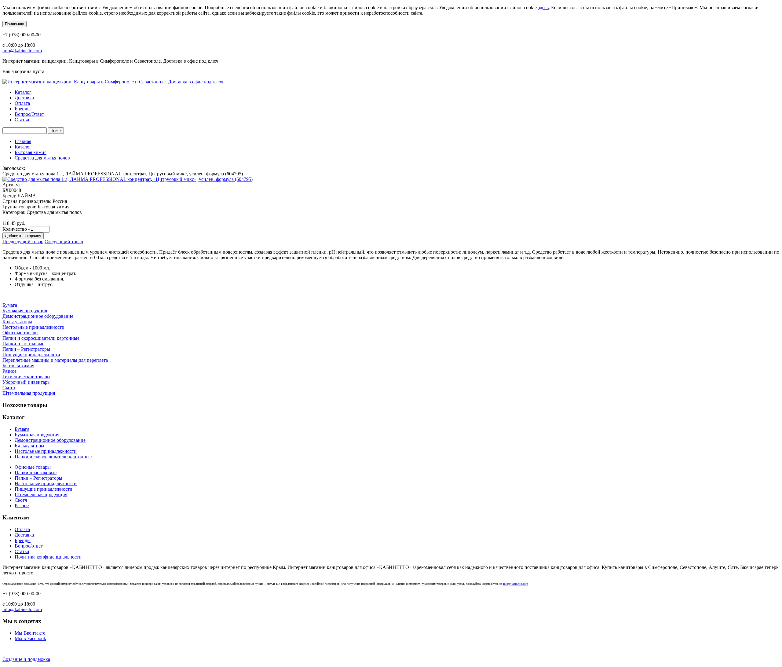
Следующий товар (64, 241)
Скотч (8, 387)
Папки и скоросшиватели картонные (40, 338)
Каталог (23, 92)
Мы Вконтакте (30, 633)
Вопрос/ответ (29, 545)
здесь (543, 7)
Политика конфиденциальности (48, 556)
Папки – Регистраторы (26, 349)
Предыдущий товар (22, 241)
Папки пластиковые (23, 343)
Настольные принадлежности (33, 327)
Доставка (24, 97)
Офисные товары (20, 332)
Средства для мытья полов (42, 157)
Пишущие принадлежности (31, 354)
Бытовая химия (30, 152)
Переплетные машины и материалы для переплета (55, 360)
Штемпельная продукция (28, 393)
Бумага (9, 305)
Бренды (23, 108)
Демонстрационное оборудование (37, 316)
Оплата (22, 103)
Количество (15, 229)
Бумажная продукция (24, 310)
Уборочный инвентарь (25, 382)
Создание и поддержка (26, 659)
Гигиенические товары (26, 376)
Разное (9, 371)
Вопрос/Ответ (29, 114)
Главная (23, 141)
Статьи (22, 119)
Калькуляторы (17, 321)
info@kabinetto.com (22, 50)
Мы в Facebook (30, 638)
